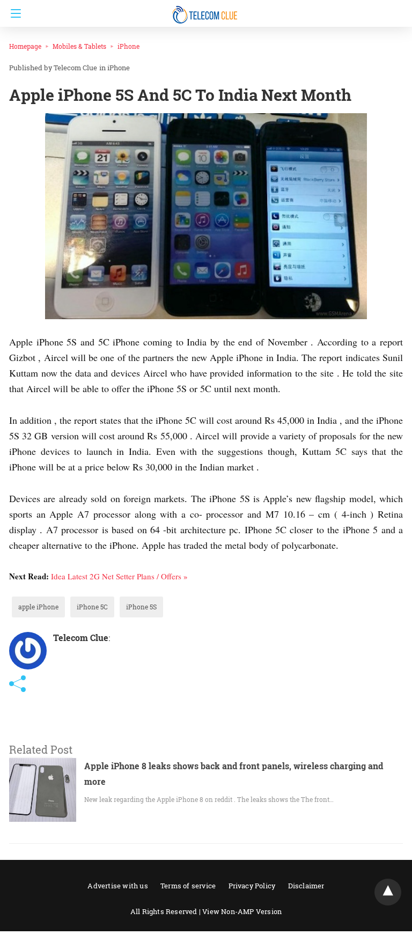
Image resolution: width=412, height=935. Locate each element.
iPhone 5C (92, 606)
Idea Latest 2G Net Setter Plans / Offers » (119, 576)
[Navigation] (13, 13)
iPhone (128, 46)
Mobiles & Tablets (79, 46)
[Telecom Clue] (206, 9)
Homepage (25, 46)
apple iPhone (38, 606)
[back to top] (387, 892)
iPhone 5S (141, 606)
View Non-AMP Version (242, 911)
